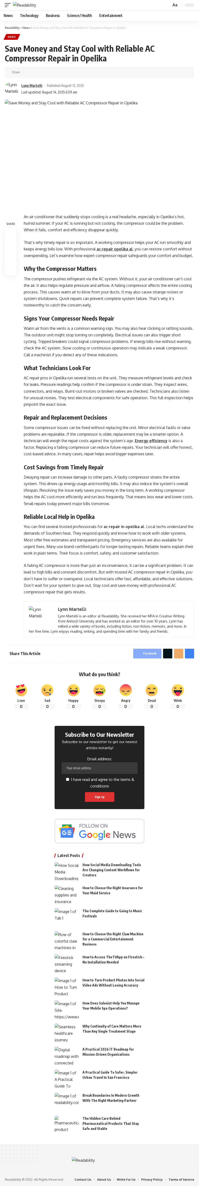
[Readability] (24, 5)
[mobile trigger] (9, 5)
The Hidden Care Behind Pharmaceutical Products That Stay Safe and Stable (111, 1123)
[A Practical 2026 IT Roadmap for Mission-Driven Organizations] (67, 1056)
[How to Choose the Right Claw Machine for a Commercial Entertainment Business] (67, 940)
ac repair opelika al (115, 249)
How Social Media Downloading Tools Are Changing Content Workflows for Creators (112, 870)
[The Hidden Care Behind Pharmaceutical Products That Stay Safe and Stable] (67, 1125)
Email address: (99, 758)
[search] (167, 5)
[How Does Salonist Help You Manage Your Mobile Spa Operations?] (67, 1010)
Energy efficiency (151, 440)
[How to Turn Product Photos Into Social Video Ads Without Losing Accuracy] (67, 987)
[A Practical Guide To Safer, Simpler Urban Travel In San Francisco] (67, 1079)
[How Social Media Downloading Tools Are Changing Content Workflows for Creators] (67, 871)
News (12, 36)
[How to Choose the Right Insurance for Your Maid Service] (67, 894)
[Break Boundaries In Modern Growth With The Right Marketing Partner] (67, 1102)
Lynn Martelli (31, 85)
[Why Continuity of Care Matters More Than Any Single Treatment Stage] (67, 1033)
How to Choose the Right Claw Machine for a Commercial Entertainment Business (113, 939)
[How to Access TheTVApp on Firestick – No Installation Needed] (67, 963)
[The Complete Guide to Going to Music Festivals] (67, 917)
